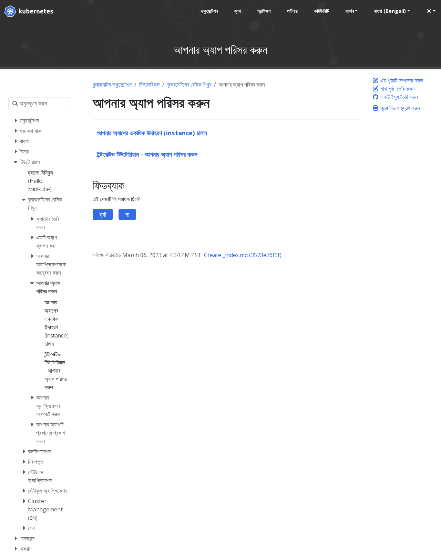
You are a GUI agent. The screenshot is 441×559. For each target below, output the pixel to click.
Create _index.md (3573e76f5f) (242, 255)
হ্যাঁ (103, 214)
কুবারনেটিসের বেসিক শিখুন (189, 84)
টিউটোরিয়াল (149, 84)
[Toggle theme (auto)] (431, 11)
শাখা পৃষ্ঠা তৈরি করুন (396, 88)
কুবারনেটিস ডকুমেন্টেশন (112, 84)
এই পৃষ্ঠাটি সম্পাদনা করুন (401, 80)
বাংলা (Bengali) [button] (390, 11)
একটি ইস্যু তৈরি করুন (398, 97)
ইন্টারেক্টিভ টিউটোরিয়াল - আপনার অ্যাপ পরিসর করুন (147, 154)
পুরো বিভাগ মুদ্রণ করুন (399, 108)
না (127, 214)
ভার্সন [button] (350, 11)
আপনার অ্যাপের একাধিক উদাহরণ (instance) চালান (152, 132)
